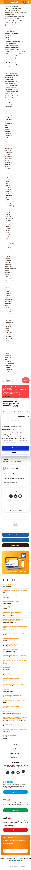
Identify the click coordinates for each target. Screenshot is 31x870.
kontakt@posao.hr (8, 843)
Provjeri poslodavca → (15, 545)
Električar (7, 266)
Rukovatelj (7, 326)
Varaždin (7, 216)
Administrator (8, 243)
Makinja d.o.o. (11, 679)
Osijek (6, 166)
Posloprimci (8, 380)
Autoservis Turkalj (14, 656)
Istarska (7, 69)
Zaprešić (7, 236)
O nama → (15, 851)
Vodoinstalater (8, 363)
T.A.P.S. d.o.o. (13, 633)
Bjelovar (7, 113)
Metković (7, 154)
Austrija (7, 111)
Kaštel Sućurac (9, 135)
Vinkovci (7, 220)
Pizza (6, 307)
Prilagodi (14, 452)
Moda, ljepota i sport (10, 31)
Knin (6, 137)
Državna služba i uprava (11, 10)
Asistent (7, 250)
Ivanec (6, 127)
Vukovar (7, 228)
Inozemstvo (8, 106)
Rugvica (7, 187)
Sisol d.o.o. (6, 607)
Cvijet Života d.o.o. (12, 696)
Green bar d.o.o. (7, 673)
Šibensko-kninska (9, 87)
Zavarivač (7, 369)
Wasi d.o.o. (7, 668)
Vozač (6, 365)
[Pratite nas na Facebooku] (7, 773)
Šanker (6, 351)
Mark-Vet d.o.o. (11, 602)
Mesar (6, 295)
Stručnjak (7, 347)
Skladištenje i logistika (10, 45)
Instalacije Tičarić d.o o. (20, 411)
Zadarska (7, 100)
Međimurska (8, 79)
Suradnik (7, 349)
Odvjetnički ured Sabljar (10, 650)
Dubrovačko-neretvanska (11, 67)
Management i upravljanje (11, 27)
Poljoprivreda (8, 37)
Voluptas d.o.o (7, 585)
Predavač (7, 314)
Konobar (7, 283)
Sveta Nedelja (8, 201)
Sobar (6, 334)
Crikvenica (7, 115)
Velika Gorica (8, 218)
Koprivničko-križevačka (11, 73)
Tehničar (7, 355)
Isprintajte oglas (17, 510)
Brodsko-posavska (9, 64)
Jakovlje (7, 129)
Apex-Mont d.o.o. (15, 627)
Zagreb (7, 234)
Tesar (6, 359)
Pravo (6, 39)
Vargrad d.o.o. (15, 662)
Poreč (6, 175)
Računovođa (8, 318)
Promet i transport (9, 43)
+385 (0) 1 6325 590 (8, 845)
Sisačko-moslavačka (10, 89)
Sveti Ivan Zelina (9, 203)
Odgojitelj (7, 303)
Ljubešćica (7, 148)
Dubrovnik (7, 119)
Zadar (6, 232)
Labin (6, 146)
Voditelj (7, 361)
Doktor (6, 262)
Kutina (6, 144)
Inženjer (7, 278)
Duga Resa (7, 121)
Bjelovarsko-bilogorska (10, 62)
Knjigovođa (8, 281)
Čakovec (7, 117)
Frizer (6, 274)
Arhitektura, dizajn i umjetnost (12, 8)
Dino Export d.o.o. (10, 596)
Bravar (6, 256)
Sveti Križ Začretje (9, 206)
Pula (6, 181)
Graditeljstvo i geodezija (11, 18)
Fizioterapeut (8, 272)
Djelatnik (7, 260)
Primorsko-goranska (10, 85)
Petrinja (7, 173)
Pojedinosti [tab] (15, 421)
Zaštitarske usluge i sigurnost (12, 53)
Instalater (7, 276)
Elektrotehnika (8, 14)
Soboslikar (7, 336)
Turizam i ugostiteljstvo (11, 49)
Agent (6, 245)
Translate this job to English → (16, 540)
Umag (6, 214)
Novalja (7, 160)
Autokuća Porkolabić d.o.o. (13, 684)
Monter (7, 297)
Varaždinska (8, 93)
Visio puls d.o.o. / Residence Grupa (12, 712)
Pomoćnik (7, 309)
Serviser (7, 330)
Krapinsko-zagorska (10, 75)
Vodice (6, 224)
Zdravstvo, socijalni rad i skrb (12, 56)
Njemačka (7, 158)
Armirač (7, 248)
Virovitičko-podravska (10, 95)
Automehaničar (9, 252)
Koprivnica (7, 139)
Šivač (6, 353)
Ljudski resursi (8, 25)
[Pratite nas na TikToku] (23, 772)
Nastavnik (7, 299)
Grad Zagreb (8, 102)
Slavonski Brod (8, 195)
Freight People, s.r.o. (12, 614)
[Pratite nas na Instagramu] (18, 773)
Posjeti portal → (16, 792)
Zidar (6, 371)
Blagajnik (7, 254)
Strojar (6, 345)
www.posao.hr (6, 396)
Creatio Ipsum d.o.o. (11, 639)
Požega (7, 177)
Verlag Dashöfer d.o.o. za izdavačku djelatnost (15, 719)
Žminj (6, 239)
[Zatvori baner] (28, 416)
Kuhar (6, 289)
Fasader (7, 270)
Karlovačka (8, 71)
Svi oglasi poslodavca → (15, 534)
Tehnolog (7, 357)
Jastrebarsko (8, 131)
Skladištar (7, 332)
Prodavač (7, 316)
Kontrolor (7, 285)
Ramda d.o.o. (7, 724)
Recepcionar (8, 322)
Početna (7, 379)
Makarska (7, 152)
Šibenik (7, 208)
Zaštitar (7, 367)
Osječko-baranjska (9, 81)
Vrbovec (7, 226)
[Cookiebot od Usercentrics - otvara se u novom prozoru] (18, 417)
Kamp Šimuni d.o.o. (8, 690)
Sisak (6, 193)
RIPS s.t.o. (15, 701)
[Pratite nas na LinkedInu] (12, 773)
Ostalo (6, 35)
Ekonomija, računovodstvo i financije (14, 12)
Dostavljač (7, 264)
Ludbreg (7, 150)
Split (6, 199)
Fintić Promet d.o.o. (11, 707)
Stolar (6, 342)
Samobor (7, 189)
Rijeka (6, 183)
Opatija (7, 164)
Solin (6, 197)
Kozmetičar (8, 287)
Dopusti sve (15, 448)
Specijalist (7, 338)
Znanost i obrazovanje (10, 58)
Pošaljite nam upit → (15, 860)
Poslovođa (7, 311)
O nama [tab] (25, 421)
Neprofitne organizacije (11, 33)
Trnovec (7, 210)
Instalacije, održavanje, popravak (13, 22)
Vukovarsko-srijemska (10, 98)
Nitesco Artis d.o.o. (14, 730)
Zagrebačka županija (15, 461)
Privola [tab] (5, 421)
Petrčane (7, 170)
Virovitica (7, 222)
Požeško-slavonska (10, 83)
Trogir (6, 212)
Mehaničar (7, 293)
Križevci (7, 142)
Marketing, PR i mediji (10, 29)
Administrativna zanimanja (11, 6)
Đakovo (7, 125)
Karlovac (7, 133)
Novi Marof (7, 162)
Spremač (7, 340)
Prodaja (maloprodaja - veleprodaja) (14, 41)
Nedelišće (7, 156)
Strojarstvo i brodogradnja (11, 47)
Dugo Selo (7, 123)
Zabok (6, 230)
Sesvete (7, 191)
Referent (7, 324)
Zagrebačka (8, 104)
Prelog (6, 179)
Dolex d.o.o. (15, 591)
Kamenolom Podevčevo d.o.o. (13, 621)
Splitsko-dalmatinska (10, 91)
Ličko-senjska (8, 77)
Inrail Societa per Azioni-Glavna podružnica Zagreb (14, 736)
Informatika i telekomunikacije (12, 20)
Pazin (6, 168)
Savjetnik (7, 328)
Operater (7, 305)
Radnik (6, 320)
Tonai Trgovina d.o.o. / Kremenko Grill (12, 644)
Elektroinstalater (9, 268)
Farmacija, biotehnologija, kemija (13, 16)
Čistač (6, 258)
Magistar (7, 291)
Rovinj (6, 185)
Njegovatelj (7, 301)
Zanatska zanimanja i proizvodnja (13, 51)
